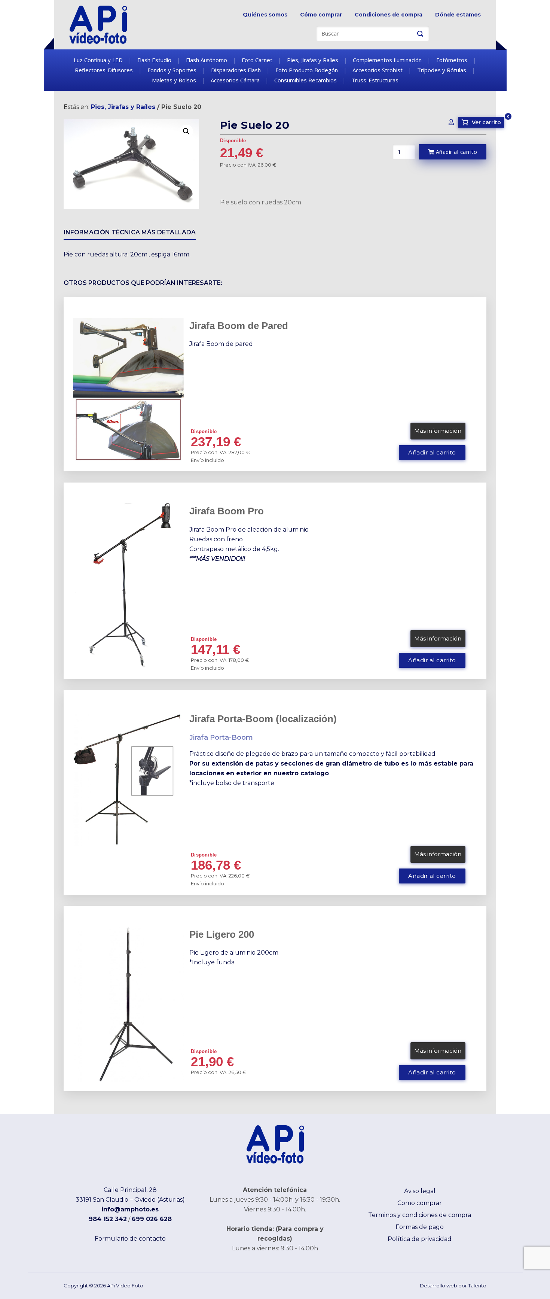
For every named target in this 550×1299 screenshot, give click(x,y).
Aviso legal (420, 1191)
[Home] (98, 24)
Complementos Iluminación (387, 60)
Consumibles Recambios (305, 80)
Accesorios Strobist (377, 70)
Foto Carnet (257, 60)
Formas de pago (419, 1226)
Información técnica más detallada (130, 232)
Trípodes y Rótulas (441, 70)
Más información (437, 430)
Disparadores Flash (236, 70)
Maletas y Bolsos (174, 80)
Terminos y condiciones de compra (419, 1215)
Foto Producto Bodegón (306, 70)
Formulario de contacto (130, 1238)
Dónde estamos (458, 14)
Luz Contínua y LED (98, 60)
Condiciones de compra (388, 14)
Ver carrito (482, 122)
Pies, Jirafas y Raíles (312, 60)
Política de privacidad (420, 1238)
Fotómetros (451, 60)
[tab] (130, 234)
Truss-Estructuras (374, 80)
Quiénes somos (265, 14)
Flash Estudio (154, 60)
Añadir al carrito (455, 151)
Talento (477, 1286)
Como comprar (419, 1203)
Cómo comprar (321, 14)
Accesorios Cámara (235, 80)
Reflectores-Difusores (104, 70)
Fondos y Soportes (171, 70)
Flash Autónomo (206, 60)
